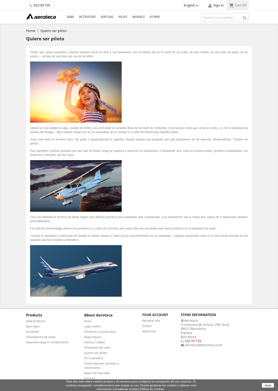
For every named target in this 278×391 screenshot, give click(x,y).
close (268, 385)
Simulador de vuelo (97, 347)
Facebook (32, 332)
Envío (87, 321)
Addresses (149, 331)
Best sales (33, 326)
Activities (87, 17)
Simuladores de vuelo (41, 337)
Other (155, 17)
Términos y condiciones (100, 332)
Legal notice (92, 326)
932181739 (42, 5)
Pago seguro (92, 337)
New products (35, 321)
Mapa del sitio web (97, 373)
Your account (155, 315)
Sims (70, 17)
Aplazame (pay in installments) (47, 342)
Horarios (90, 378)
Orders (147, 326)
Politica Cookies (94, 342)
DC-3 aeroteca (93, 358)
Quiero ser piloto (95, 353)
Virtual (107, 17)
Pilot (122, 17)
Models (138, 17)
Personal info (151, 321)
